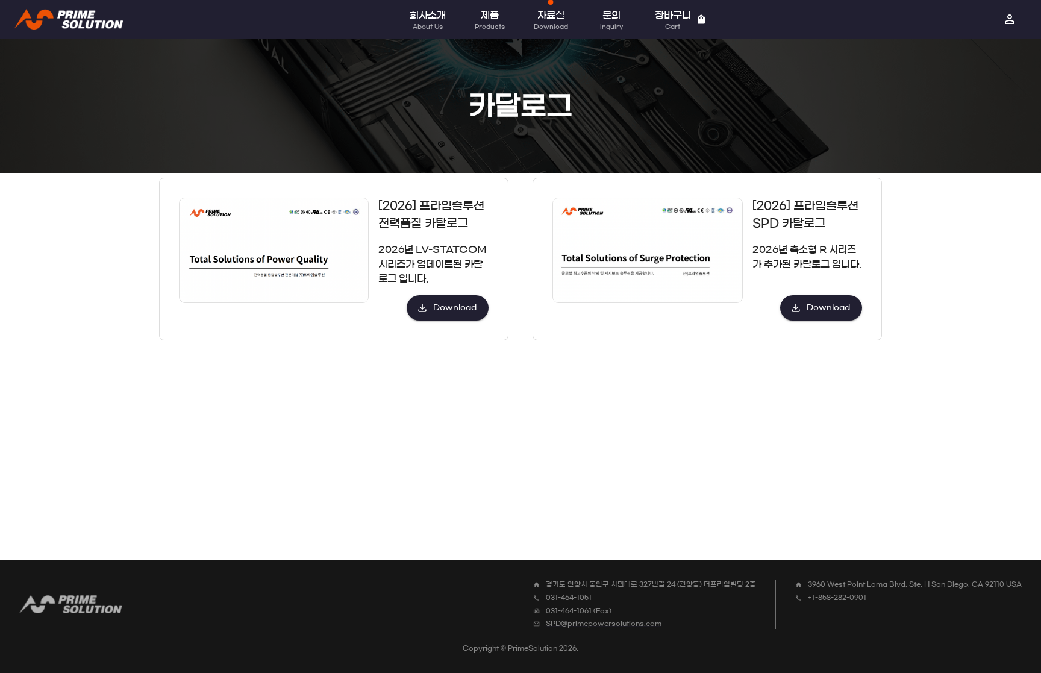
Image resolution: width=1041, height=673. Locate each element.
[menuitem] (1010, 19)
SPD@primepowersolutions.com (603, 623)
